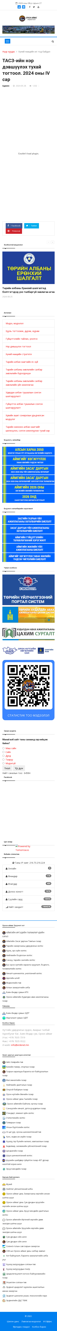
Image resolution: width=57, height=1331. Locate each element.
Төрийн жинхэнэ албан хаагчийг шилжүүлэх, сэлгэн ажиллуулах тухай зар (28, 428)
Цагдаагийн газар (14, 1150)
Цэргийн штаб (13, 978)
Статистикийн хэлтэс (15, 1118)
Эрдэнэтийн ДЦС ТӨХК (16, 1300)
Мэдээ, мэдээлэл (14, 323)
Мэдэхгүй (11, 763)
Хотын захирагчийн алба (18, 987)
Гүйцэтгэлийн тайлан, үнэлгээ (22, 338)
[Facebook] (29, 6)
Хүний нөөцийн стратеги (19, 354)
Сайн (8, 752)
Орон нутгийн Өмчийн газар (20, 1094)
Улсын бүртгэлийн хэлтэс (18, 1127)
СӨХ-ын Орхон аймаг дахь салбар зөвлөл (25, 1251)
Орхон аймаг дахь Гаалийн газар (22, 1099)
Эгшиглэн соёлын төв (16, 1282)
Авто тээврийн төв (14, 1062)
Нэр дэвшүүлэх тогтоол (18, 346)
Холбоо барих (39, 1326)
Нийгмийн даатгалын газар (19, 1085)
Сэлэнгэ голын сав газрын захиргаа (23, 1246)
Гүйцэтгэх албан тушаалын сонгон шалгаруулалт (24, 405)
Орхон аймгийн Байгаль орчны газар (25, 1103)
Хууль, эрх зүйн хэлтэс (16, 950)
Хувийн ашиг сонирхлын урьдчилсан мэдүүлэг (25, 417)
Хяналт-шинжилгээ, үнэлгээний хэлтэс (24, 973)
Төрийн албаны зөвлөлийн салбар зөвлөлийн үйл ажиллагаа (24, 383)
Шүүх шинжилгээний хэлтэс (19, 1155)
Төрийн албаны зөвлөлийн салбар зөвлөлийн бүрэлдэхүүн (24, 371)
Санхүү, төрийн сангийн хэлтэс (20, 960)
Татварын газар (13, 1122)
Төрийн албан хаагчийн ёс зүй (22, 361)
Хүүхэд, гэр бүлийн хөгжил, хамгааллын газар (27, 1141)
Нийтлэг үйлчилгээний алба (19, 1189)
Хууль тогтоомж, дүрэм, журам (22, 331)
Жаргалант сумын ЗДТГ (17, 1018)
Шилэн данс (13, 1321)
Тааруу (9, 759)
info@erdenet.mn (20, 1045)
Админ (5, 85)
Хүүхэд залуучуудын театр (18, 1269)
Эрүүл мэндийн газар (16, 1169)
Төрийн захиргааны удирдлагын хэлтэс (24, 946)
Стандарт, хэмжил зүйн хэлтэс (20, 1113)
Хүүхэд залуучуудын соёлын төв (20, 1264)
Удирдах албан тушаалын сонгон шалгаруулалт (23, 394)
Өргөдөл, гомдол (21, 1326)
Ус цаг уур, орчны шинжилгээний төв (23, 1132)
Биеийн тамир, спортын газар (20, 1066)
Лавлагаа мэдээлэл (31, 1321)
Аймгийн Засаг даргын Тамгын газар (23, 941)
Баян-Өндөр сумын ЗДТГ (17, 1013)
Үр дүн (19, 768)
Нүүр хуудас (8, 51)
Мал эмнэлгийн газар (16, 1080)
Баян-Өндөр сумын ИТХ (17, 992)
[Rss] (38, 6)
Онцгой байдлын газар (17, 1089)
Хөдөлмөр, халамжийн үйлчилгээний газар (26, 1146)
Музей (9, 1184)
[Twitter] (34, 6)
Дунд (8, 755)
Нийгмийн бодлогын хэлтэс (19, 955)
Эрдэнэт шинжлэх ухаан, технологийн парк (26, 1295)
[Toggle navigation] (7, 41)
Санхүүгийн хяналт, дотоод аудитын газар (26, 1108)
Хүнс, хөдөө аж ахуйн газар (19, 1136)
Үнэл (7, 768)
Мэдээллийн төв (13, 982)
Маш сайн (11, 748)
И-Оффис (47, 1321)
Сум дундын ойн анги (16, 1237)
